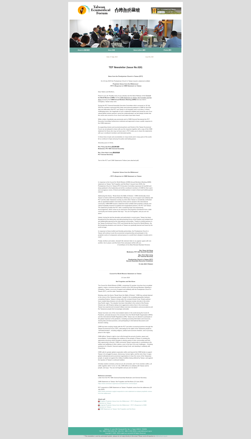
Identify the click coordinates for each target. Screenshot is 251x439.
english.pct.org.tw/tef (126, 433)
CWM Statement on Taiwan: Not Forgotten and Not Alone (117, 409)
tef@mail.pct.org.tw (161, 436)
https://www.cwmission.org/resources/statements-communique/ (117, 383)
